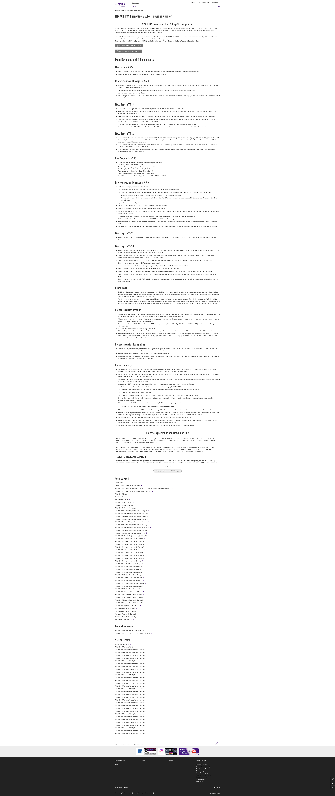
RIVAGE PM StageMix (122, 494)
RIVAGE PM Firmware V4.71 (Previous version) (130, 697)
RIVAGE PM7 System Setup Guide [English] (128, 567)
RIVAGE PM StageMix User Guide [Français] (129, 603)
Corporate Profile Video (202, 767)
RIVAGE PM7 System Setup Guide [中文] (127, 589)
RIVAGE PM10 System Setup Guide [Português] (130, 555)
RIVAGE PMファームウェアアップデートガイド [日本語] (132, 633)
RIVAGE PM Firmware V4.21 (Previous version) (130, 703)
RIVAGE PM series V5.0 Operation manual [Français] (131, 519)
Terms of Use (127, 793)
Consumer (215, 2)
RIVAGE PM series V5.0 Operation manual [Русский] (131, 530)
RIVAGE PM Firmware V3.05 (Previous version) (130, 711)
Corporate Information (201, 764)
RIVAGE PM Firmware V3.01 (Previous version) (130, 722)
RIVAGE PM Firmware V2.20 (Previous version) (130, 731)
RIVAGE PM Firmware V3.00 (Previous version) (130, 725)
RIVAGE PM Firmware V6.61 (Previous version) (130, 658)
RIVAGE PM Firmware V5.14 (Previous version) (130, 672)
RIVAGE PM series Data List (124, 505)
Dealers (193, 2)
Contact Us (117, 793)
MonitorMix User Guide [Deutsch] (125, 611)
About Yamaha (199, 761)
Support (117, 10)
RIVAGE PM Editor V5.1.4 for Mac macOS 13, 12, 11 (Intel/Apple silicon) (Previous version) (143, 488)
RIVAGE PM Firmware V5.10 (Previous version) (130, 683)
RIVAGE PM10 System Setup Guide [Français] (129, 547)
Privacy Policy (137, 793)
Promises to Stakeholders (202, 775)
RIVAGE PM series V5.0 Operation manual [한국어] (131, 525)
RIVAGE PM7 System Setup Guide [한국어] (128, 580)
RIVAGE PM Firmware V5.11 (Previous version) (130, 680)
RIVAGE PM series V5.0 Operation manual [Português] (132, 527)
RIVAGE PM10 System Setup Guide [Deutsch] (129, 541)
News (143, 761)
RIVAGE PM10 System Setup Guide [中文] (128, 561)
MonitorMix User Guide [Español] (125, 614)
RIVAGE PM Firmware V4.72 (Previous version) (130, 694)
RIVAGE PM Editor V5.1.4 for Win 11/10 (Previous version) (133, 491)
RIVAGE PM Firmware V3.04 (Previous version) (130, 714)
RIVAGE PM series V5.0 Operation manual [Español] (131, 516)
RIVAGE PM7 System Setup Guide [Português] (129, 583)
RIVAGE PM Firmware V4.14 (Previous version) (130, 706)
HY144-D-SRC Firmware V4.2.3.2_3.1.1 (127, 486)
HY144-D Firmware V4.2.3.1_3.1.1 (126, 483)
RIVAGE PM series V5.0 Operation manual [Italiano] (131, 522)
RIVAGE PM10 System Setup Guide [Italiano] (129, 550)
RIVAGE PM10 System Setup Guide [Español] (129, 544)
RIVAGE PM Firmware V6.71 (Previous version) (130, 653)
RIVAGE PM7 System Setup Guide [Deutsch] (129, 569)
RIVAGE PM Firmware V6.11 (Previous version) (130, 664)
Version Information (121, 644)
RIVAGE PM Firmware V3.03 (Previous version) (130, 717)
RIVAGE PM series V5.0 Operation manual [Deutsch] (131, 513)
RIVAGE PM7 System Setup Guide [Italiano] (128, 578)
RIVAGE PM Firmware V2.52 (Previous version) (130, 728)
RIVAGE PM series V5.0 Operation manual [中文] (130, 533)
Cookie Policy (148, 793)
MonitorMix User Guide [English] (125, 608)
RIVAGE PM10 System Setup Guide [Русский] (129, 558)
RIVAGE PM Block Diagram (123, 502)
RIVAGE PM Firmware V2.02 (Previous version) (130, 733)
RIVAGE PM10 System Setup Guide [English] (129, 539)
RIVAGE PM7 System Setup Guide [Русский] (129, 586)
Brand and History (200, 777)
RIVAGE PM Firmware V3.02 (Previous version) (130, 719)
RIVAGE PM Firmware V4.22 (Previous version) (130, 700)
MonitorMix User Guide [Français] (125, 617)
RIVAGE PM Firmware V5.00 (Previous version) (130, 692)
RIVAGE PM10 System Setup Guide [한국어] (129, 553)
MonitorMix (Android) (121, 500)
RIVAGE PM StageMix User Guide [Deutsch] (129, 597)
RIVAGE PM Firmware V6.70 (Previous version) (130, 655)
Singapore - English (205, 2)
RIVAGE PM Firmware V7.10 (124, 647)
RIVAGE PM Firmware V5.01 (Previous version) (130, 689)
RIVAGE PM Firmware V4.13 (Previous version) (130, 708)
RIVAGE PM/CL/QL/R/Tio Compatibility (130, 45)
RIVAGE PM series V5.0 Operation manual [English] (131, 511)
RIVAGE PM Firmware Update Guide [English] (129, 630)
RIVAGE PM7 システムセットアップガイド (128, 592)
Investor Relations (200, 779)
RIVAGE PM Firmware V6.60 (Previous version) (130, 661)
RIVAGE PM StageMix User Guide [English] (128, 594)
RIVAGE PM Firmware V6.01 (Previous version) (130, 669)
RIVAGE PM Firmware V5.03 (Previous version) (130, 686)
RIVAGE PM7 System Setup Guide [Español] (129, 572)
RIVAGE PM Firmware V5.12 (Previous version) (130, 678)
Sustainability (199, 781)
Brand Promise (199, 769)
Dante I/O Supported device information (129, 51)
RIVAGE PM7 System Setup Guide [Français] (129, 575)
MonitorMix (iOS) (120, 497)
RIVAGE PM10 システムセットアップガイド (129, 564)
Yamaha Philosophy (201, 773)
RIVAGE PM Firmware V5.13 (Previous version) (130, 675)
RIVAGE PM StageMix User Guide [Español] (129, 600)
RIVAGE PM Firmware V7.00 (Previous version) (130, 650)
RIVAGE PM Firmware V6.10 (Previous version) (130, 666)
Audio (134, 6)
